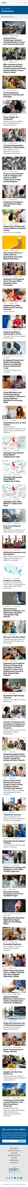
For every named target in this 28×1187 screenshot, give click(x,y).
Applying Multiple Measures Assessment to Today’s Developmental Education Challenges (14, 1000)
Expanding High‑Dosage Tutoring (13, 696)
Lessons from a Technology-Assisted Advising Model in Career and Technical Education (14, 41)
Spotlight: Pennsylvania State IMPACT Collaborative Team (13, 455)
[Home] (5, 3)
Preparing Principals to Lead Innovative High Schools (13, 204)
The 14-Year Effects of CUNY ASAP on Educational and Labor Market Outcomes (12, 256)
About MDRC (14, 1148)
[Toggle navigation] (25, 2)
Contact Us (14, 1162)
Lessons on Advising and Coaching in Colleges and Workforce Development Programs (14, 725)
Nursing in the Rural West (14, 637)
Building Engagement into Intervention (14, 553)
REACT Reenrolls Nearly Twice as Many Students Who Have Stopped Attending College (13, 973)
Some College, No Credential (11, 118)
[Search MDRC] (21, 3)
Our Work (8, 8)
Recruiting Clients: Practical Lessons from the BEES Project (13, 894)
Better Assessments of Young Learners (13, 1050)
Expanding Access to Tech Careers (14, 424)
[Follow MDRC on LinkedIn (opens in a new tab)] (18, 1178)
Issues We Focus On (14, 1150)
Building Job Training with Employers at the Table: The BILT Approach (14, 869)
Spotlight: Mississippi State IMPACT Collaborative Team (12, 479)
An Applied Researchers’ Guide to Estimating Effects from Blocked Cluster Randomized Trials (13, 364)
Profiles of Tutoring (11, 581)
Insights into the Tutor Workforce (12, 1073)
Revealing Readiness (12, 944)
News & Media (14, 1160)
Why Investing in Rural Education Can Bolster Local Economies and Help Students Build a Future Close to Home (14, 68)
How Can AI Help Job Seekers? (12, 527)
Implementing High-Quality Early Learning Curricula (12, 307)
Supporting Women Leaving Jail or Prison (12, 333)
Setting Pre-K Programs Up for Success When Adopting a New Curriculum (13, 282)
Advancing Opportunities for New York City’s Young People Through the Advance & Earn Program (14, 757)
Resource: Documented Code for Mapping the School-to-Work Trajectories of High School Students (13, 178)
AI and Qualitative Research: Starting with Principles (13, 95)
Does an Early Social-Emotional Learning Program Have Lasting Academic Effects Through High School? (13, 784)
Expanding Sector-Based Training (14, 842)
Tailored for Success (12, 815)
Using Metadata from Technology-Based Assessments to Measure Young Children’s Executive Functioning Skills (14, 397)
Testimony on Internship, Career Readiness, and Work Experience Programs (13, 1103)
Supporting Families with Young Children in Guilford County (14, 228)
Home (2, 8)
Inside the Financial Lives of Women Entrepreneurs (14, 1024)
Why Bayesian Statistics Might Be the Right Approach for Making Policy (13, 921)
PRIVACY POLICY (21, 1184)
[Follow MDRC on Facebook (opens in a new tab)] (9, 1178)
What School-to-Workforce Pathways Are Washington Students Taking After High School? (14, 613)
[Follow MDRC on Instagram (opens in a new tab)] (12, 1178)
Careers (14, 1158)
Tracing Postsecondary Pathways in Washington (13, 146)
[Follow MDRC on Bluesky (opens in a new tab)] (21, 1178)
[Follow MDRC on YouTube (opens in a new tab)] (15, 1178)
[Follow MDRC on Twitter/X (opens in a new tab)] (7, 1178)
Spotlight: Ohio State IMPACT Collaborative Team (12, 504)
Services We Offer (14, 1155)
